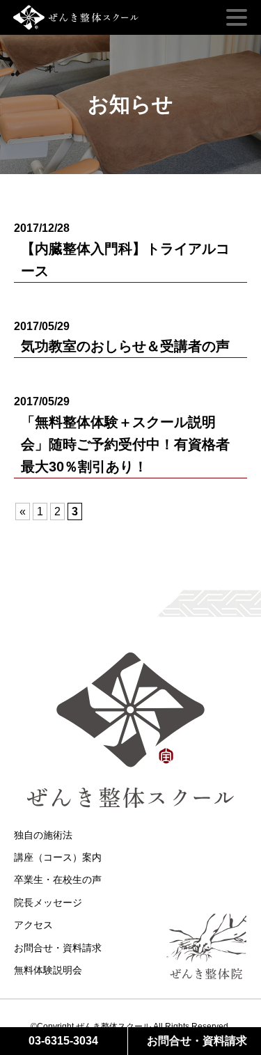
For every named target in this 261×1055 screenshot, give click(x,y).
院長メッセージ (48, 902)
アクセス (33, 924)
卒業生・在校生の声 (58, 879)
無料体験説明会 (48, 970)
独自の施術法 (43, 835)
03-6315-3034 (63, 1041)
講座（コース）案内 (58, 857)
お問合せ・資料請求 (58, 947)
